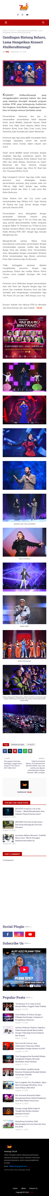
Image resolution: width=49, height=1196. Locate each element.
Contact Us (33, 1188)
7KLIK (31, 1192)
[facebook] (18, 15)
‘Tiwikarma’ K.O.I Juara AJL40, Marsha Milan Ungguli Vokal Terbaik (30, 1005)
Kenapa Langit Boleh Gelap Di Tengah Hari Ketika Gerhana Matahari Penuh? (27, 1111)
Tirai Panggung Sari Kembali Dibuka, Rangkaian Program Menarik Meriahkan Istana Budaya (30, 1059)
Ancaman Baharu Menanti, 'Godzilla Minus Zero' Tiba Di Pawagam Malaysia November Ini (30, 838)
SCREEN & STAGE (17, 745)
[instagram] (22, 15)
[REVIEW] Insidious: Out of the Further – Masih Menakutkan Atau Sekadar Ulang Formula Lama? (30, 811)
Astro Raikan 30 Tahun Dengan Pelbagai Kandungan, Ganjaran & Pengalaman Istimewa (29, 1017)
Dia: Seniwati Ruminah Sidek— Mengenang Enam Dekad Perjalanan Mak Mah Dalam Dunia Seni (30, 1098)
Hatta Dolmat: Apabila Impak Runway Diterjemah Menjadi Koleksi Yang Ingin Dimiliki (30, 1072)
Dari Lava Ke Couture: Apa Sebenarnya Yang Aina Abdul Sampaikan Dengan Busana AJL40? (30, 1046)
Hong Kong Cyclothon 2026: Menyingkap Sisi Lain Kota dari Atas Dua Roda (30, 1124)
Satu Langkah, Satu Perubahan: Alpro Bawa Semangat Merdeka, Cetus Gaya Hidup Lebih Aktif (30, 1085)
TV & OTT (12, 31)
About (23, 1188)
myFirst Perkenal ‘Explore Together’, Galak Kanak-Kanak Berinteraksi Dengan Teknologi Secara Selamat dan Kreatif (30, 1031)
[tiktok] (41, 934)
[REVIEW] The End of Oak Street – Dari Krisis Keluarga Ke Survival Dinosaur (29, 824)
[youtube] (27, 15)
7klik (7, 52)
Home (5, 31)
